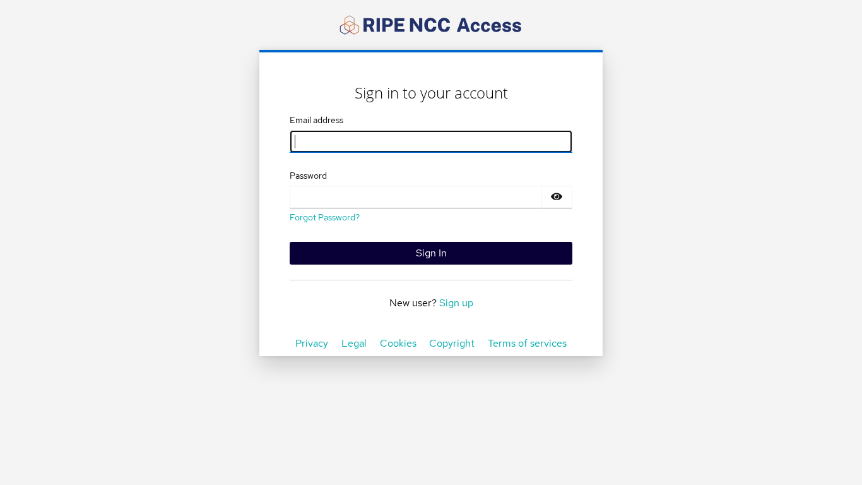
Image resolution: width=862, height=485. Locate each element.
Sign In (431, 253)
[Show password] (556, 197)
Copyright (452, 343)
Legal (354, 343)
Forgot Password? (325, 217)
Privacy (311, 343)
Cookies (398, 343)
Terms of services (527, 343)
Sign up (456, 302)
